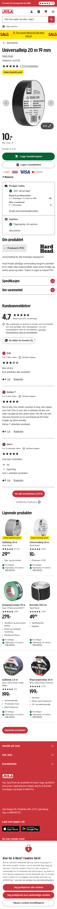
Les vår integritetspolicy (43, 880)
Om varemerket (12, 290)
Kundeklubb (9, 763)
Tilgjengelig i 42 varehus (14, 716)
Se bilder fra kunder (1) (21, 340)
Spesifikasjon (11, 281)
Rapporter (18, 379)
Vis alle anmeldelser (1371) (28, 494)
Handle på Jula (11, 745)
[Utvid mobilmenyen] (53, 11)
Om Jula (7, 754)
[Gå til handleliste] (38, 11)
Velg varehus (11, 26)
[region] (28, 875)
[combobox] (28, 19)
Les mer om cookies (24, 880)
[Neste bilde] (51, 103)
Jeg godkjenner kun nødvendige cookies (28, 895)
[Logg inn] (31, 11)
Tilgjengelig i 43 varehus (14, 644)
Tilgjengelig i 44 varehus (14, 569)
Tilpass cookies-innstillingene (28, 903)
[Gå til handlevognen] (46, 11)
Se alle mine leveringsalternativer (23, 211)
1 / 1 (45, 126)
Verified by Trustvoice (26, 502)
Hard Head (7, 56)
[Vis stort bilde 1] (28, 103)
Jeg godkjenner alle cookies (28, 887)
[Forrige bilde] (6, 103)
